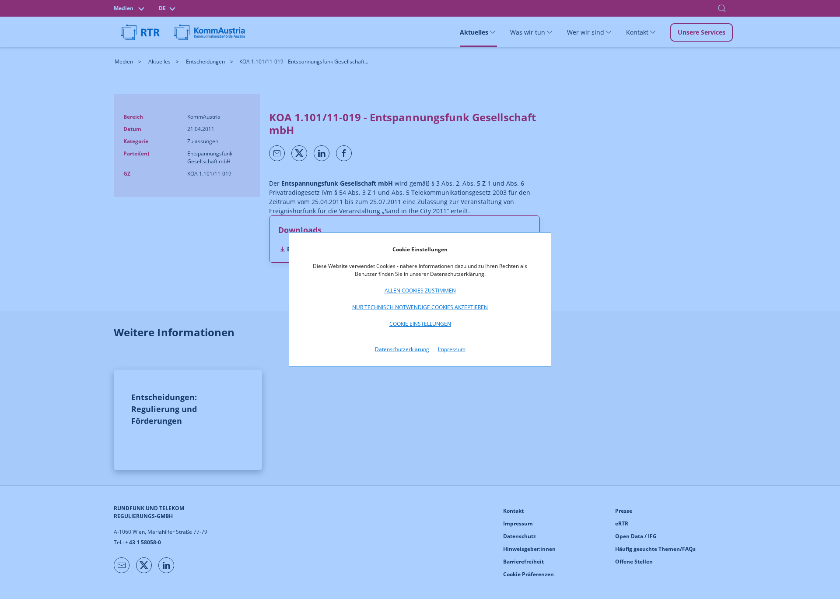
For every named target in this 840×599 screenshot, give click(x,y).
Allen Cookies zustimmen (420, 290)
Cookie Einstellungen (420, 324)
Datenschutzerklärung (402, 349)
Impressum (452, 349)
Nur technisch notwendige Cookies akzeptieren (420, 307)
